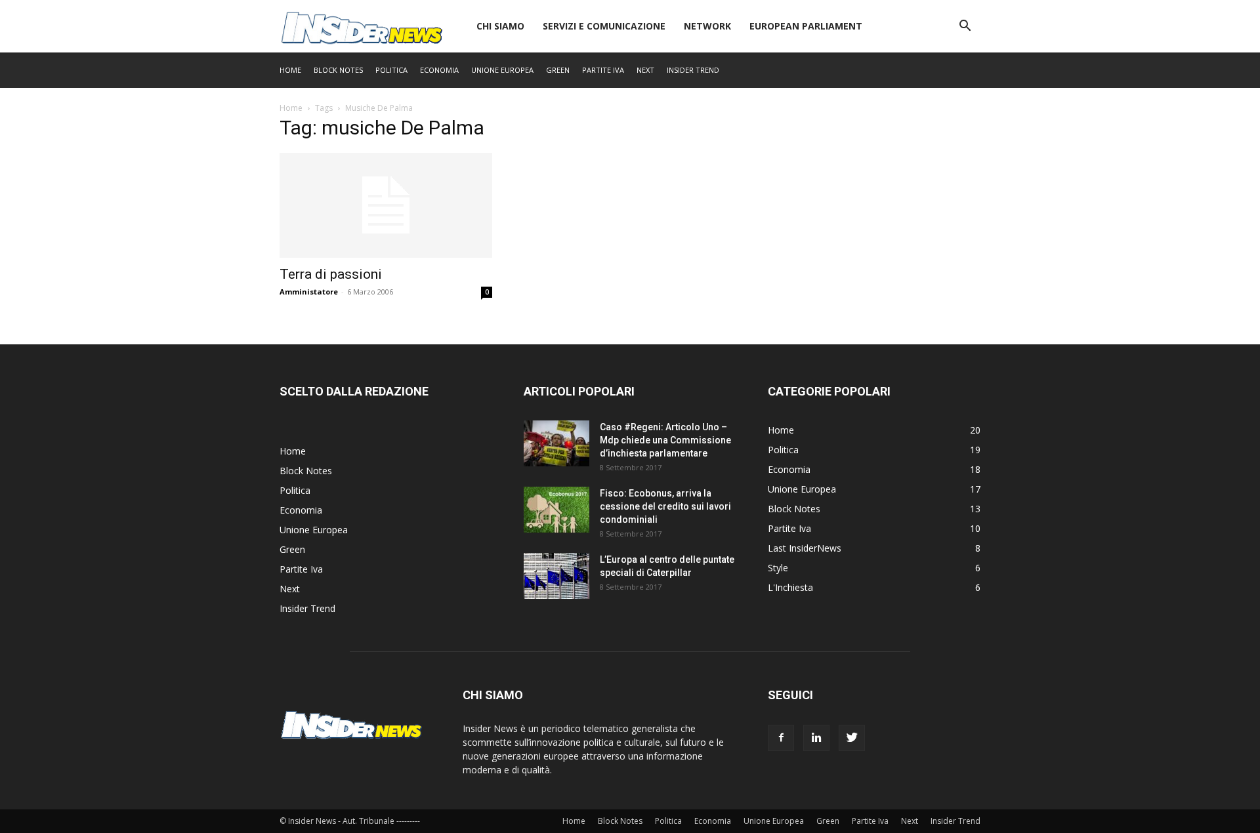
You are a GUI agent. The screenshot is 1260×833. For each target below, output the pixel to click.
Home (290, 70)
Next (645, 70)
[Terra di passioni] (386, 205)
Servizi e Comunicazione (604, 26)
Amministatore (309, 291)
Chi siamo (500, 26)
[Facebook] (781, 738)
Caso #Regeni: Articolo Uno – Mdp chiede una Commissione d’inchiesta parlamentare (665, 440)
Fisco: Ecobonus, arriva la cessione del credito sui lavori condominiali (665, 506)
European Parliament (805, 26)
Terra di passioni (331, 274)
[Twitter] (852, 738)
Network (707, 26)
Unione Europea (502, 70)
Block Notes (338, 70)
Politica (391, 70)
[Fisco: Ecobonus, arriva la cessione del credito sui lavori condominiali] (556, 510)
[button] (964, 27)
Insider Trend (693, 70)
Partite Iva (603, 70)
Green (558, 70)
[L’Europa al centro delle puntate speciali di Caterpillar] (556, 576)
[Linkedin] (816, 738)
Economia (439, 70)
